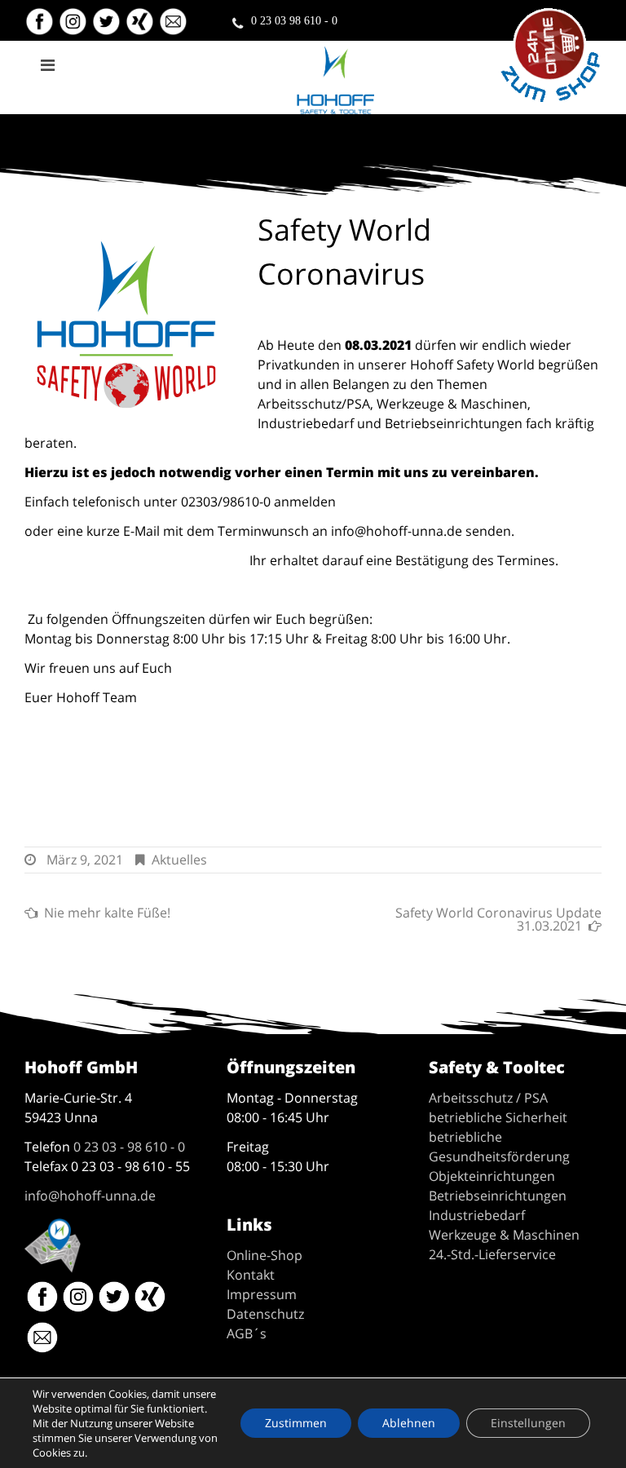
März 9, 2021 (84, 860)
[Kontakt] (175, 28)
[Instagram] (74, 28)
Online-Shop (264, 1255)
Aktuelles (179, 860)
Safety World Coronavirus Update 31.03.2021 (498, 919)
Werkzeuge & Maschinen (504, 1235)
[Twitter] (108, 28)
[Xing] (141, 28)
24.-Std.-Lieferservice (492, 1254)
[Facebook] (39, 28)
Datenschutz (265, 1314)
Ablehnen (408, 1422)
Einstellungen (528, 1422)
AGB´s (247, 1333)
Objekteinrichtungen (492, 1176)
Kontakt (251, 1275)
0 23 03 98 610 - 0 (294, 20)
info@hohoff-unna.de (90, 1196)
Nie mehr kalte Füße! (107, 913)
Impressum (262, 1294)
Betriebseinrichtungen (497, 1196)
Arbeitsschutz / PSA (488, 1098)
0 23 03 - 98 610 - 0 (129, 1147)
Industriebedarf (477, 1215)
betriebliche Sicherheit (498, 1117)
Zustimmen (296, 1422)
